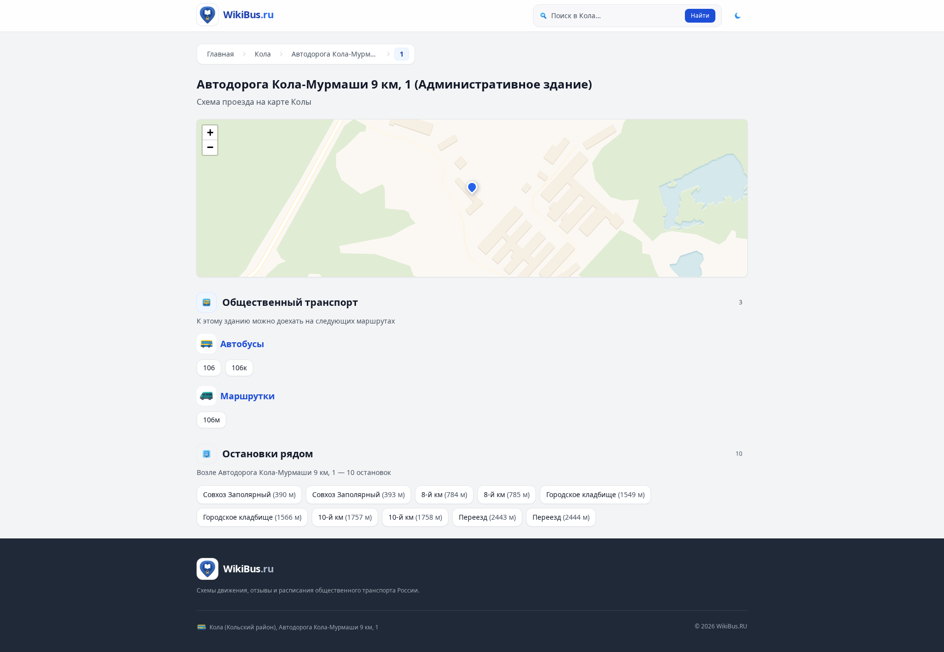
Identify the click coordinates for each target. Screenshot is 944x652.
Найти (700, 15)
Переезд (487, 517)
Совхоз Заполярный (249, 494)
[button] (472, 189)
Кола (263, 54)
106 (209, 367)
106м (211, 419)
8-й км (444, 494)
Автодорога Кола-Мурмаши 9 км (337, 54)
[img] (472, 198)
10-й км (345, 517)
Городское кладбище (595, 494)
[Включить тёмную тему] (737, 16)
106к (239, 367)
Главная (220, 54)
